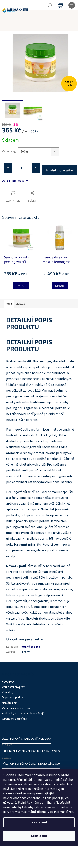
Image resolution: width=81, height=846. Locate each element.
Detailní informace (13, 181)
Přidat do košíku (59, 170)
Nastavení (39, 822)
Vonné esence (30, 647)
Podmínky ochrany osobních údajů (23, 713)
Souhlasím (39, 835)
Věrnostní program (13, 687)
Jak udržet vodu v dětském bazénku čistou (31, 751)
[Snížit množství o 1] (6, 168)
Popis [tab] (9, 304)
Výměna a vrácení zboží (16, 708)
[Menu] (72, 5)
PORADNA (8, 682)
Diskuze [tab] (20, 304)
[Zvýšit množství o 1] (36, 168)
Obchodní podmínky (14, 719)
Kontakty (7, 692)
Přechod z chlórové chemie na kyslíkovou (31, 764)
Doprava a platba (12, 697)
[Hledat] (50, 5)
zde (70, 812)
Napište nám (9, 703)
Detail (21, 285)
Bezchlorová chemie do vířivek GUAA (26, 739)
